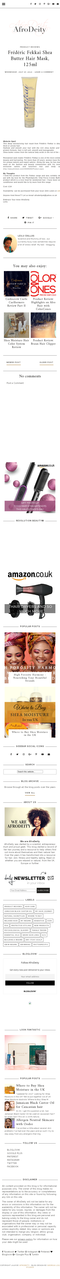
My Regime (26, 921)
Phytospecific (40, 944)
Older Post (46, 362)
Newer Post (14, 362)
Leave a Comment (44, 72)
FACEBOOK (13, 1166)
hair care (30, 906)
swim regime (10, 944)
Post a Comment (15, 383)
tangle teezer (39, 930)
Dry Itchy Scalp (34, 940)
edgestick (39, 921)
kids (50, 921)
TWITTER (12, 1163)
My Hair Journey (43, 911)
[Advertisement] (30, 425)
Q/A (44, 935)
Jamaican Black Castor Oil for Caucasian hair (35, 1105)
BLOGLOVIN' (13, 1150)
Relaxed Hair (11, 921)
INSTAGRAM (13, 1160)
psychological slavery (16, 930)
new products (41, 925)
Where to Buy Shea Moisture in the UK (30, 733)
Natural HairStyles (14, 916)
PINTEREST (12, 1157)
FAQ (6, 925)
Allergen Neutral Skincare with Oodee (35, 1122)
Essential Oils (11, 935)
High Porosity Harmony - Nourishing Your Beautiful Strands (30, 678)
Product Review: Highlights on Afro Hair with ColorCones (43, 304)
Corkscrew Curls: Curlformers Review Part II (17, 302)
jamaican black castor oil (18, 911)
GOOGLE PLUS (14, 1153)
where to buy (35, 916)
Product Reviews (30, 47)
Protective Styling (21, 925)
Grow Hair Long (31, 935)
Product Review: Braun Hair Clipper (43, 342)
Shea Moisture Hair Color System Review (16, 344)
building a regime (13, 940)
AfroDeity (24, 1265)
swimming (25, 944)
